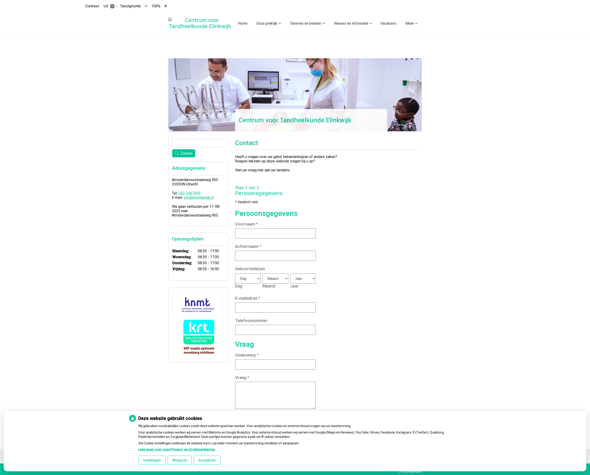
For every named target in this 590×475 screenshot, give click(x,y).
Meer (409, 23)
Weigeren (179, 460)
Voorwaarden (411, 471)
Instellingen (152, 460)
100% (155, 6)
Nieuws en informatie (351, 23)
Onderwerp (247, 355)
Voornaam (246, 224)
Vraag (242, 377)
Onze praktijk (266, 23)
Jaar (294, 286)
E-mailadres (247, 298)
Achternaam (248, 246)
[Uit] (114, 6)
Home (243, 23)
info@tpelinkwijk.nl (199, 197)
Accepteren (207, 460)
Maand (269, 286)
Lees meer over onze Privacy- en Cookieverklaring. (176, 449)
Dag (238, 286)
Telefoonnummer (251, 320)
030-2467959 (189, 193)
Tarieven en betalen (305, 23)
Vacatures (388, 23)
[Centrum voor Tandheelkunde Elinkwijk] (200, 23)
